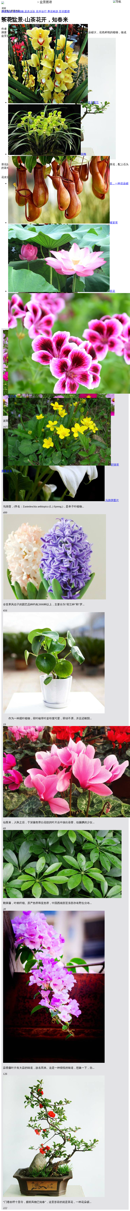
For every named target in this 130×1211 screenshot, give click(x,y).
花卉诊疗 (41, 11)
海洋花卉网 (28, 2)
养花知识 (7, 11)
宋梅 (83, 154)
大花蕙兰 (93, 102)
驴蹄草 (115, 464)
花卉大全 (30, 11)
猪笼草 (114, 222)
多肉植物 (18, 11)
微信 (125, 1205)
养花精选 (53, 11)
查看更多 (6, 470)
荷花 (112, 291)
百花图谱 (64, 11)
